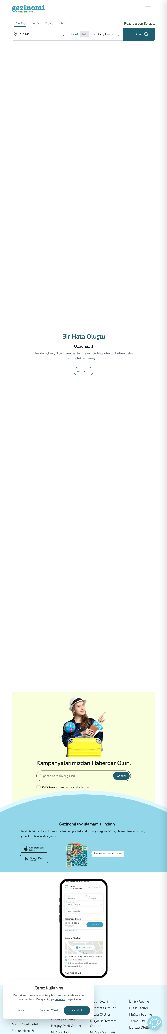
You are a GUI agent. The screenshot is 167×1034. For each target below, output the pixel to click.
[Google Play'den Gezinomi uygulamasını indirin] (34, 859)
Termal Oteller (140, 1021)
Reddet (20, 1010)
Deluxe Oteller (140, 1027)
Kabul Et (76, 1010)
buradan (60, 999)
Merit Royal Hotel (25, 1024)
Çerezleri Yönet (49, 1010)
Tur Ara (135, 34)
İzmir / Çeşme (139, 1001)
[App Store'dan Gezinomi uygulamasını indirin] (34, 849)
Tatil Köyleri (99, 1001)
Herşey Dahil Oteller (66, 1026)
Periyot (74, 33)
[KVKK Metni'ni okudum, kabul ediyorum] (39, 787)
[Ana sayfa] (28, 9)
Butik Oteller (138, 1008)
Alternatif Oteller (103, 1008)
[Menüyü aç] (148, 8)
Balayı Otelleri (100, 1014)
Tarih (84, 33)
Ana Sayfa (83, 371)
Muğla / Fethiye (140, 1014)
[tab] (20, 23)
